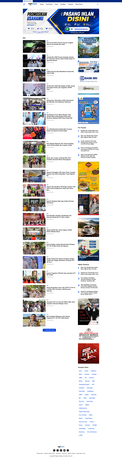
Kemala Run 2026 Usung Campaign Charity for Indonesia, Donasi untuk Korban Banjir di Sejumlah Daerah (60, 58)
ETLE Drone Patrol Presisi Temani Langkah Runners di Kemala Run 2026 (60, 43)
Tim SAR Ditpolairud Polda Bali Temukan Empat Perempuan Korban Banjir (59, 130)
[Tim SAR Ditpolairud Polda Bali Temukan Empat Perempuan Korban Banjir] (34, 133)
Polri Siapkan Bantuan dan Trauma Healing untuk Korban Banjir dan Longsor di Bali (60, 144)
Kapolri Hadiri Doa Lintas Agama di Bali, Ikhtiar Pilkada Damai (59, 231)
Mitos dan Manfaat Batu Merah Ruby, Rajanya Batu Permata (89, 136)
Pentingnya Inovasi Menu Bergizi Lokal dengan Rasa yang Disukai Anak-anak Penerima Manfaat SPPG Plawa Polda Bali (59, 116)
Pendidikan (63, 4)
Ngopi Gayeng (59, 456)
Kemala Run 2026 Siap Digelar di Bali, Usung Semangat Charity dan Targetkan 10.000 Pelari (61, 87)
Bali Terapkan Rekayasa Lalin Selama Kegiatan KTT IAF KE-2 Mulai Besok (58, 317)
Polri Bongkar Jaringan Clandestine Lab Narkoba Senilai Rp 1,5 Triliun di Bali (59, 216)
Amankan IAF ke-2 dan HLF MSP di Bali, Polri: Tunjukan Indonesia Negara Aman (61, 303)
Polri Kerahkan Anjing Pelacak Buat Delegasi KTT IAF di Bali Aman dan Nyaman (61, 245)
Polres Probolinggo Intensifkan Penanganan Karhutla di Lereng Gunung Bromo (90, 149)
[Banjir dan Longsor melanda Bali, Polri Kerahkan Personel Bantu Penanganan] (34, 161)
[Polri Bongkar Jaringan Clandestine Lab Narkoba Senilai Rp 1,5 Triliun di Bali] (34, 219)
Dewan (56, 4)
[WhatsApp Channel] (68, 450)
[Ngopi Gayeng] (32, 4)
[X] (57, 450)
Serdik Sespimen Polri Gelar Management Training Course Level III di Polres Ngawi (89, 142)
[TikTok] (61, 450)
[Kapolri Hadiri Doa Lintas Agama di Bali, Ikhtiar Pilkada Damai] (34, 233)
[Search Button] (97, 4)
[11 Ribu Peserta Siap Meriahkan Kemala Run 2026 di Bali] (34, 75)
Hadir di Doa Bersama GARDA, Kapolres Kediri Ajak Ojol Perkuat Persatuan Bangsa (89, 156)
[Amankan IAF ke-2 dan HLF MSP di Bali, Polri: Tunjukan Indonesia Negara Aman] (34, 305)
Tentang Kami (40, 453)
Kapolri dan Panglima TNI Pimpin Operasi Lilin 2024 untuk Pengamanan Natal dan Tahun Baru (61, 188)
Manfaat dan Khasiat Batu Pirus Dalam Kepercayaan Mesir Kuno (89, 131)
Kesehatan (70, 4)
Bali (47, 40)
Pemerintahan (49, 4)
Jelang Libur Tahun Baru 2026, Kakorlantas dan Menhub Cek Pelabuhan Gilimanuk (60, 101)
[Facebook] (64, 450)
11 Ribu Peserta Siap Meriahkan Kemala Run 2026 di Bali (60, 72)
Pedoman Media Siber (49, 453)
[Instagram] (54, 450)
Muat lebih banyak (50, 330)
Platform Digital (71, 453)
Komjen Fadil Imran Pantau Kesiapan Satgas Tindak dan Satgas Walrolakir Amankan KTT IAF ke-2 (60, 260)
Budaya (42, 4)
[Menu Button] (24, 4)
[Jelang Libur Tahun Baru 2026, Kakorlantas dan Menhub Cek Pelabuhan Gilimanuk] (34, 104)
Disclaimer (58, 453)
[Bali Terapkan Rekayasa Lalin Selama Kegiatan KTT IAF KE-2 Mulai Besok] (34, 320)
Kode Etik (64, 453)
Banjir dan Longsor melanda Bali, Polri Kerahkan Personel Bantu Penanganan (59, 158)
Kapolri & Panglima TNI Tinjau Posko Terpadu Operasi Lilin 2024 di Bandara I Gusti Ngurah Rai (61, 174)
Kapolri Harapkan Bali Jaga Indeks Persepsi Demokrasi (60, 202)
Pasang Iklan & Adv (80, 453)
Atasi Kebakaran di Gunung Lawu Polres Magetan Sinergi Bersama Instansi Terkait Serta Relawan (89, 286)
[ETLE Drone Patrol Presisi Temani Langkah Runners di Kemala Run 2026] (34, 46)
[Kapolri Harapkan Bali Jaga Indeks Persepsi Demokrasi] (34, 205)
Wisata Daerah (78, 4)
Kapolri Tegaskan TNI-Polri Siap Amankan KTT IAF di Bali (61, 274)
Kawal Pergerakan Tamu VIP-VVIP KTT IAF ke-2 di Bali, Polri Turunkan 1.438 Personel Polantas (61, 289)
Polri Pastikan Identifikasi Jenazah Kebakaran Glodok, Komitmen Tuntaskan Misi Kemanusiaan (88, 279)
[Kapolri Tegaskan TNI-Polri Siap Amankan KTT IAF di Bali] (34, 277)
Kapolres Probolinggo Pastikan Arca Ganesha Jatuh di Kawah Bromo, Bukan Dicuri (89, 293)
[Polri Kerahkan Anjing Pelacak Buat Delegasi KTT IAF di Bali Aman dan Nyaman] (34, 248)
